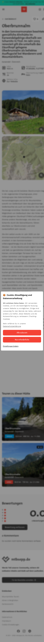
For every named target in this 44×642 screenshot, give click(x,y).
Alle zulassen (22, 332)
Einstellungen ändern (10, 346)
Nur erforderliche (22, 339)
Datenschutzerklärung (12, 326)
